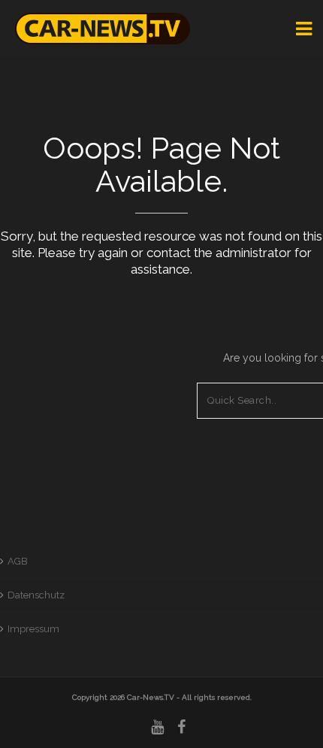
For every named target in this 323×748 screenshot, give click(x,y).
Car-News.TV (150, 697)
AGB (18, 561)
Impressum (33, 628)
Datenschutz (36, 595)
